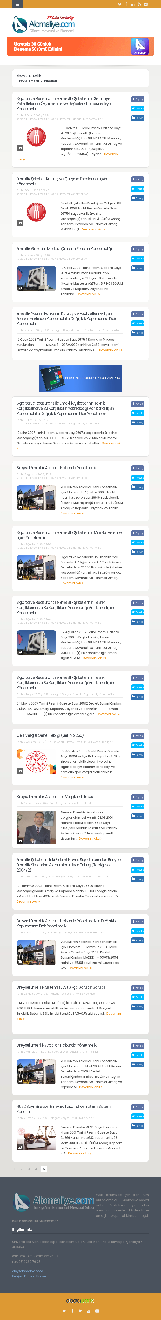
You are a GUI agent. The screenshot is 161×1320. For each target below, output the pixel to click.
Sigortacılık (77, 119)
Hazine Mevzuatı (60, 119)
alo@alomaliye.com (27, 1271)
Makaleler (94, 803)
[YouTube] (139, 4)
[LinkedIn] (133, 4)
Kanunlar (87, 1118)
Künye (41, 1276)
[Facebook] (126, 4)
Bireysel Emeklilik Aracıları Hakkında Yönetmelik (56, 468)
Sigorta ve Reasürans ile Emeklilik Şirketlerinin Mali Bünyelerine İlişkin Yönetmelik (69, 535)
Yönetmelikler (94, 119)
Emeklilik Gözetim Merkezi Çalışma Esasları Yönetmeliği (64, 248)
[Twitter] (120, 4)
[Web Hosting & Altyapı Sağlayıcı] (80, 1300)
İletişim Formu (23, 1276)
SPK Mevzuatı (93, 330)
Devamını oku (92, 229)
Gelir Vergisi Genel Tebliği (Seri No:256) (50, 735)
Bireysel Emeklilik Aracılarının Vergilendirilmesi (55, 796)
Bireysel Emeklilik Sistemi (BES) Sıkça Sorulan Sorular (61, 987)
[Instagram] (146, 4)
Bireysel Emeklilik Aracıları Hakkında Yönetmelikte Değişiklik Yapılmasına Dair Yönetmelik (66, 923)
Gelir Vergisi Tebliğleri (100, 742)
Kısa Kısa (89, 994)
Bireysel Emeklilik (38, 119)
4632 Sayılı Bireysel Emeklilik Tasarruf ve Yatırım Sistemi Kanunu (64, 1109)
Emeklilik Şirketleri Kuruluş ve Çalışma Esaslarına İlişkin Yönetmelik (62, 181)
